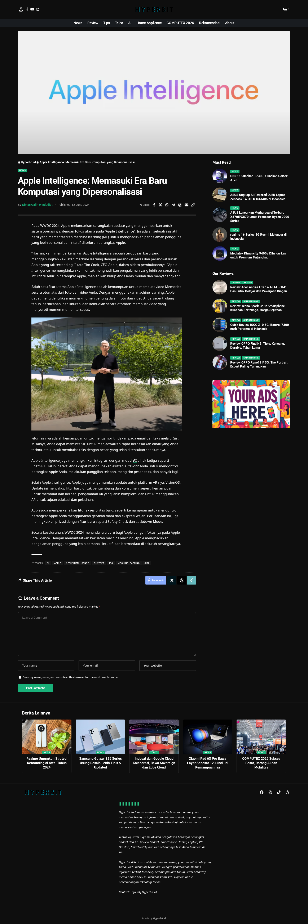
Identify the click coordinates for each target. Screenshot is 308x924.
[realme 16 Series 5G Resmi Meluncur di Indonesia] (219, 234)
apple (57, 563)
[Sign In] (21, 9)
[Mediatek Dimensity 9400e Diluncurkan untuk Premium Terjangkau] (219, 253)
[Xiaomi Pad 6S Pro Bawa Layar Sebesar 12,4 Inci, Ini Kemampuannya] (207, 737)
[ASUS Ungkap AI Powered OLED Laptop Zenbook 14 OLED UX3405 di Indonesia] (219, 195)
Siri (147, 563)
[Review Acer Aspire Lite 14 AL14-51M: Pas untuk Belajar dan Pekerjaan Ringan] (219, 287)
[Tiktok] (279, 792)
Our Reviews (223, 273)
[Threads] (287, 792)
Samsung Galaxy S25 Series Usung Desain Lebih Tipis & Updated (100, 763)
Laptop (236, 282)
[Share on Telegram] (173, 205)
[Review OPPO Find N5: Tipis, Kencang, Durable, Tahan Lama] (219, 343)
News (22, 170)
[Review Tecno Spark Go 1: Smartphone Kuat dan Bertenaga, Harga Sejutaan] (219, 306)
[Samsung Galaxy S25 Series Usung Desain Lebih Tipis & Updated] (100, 737)
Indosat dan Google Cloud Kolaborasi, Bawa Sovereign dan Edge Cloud (154, 763)
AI (135, 460)
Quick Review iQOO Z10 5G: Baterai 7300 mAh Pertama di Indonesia (259, 327)
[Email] (186, 205)
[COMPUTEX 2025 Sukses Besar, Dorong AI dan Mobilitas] (261, 737)
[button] (277, 9)
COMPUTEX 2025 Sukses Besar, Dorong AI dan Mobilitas (261, 763)
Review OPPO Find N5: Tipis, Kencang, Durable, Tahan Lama (257, 346)
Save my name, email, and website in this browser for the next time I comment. (72, 677)
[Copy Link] (193, 205)
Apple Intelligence (77, 563)
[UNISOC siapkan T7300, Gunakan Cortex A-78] (219, 176)
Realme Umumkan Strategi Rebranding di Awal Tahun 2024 (46, 763)
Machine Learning (129, 563)
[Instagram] (37, 9)
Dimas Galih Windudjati (37, 204)
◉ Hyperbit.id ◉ (28, 162)
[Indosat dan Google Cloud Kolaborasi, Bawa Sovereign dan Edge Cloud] (154, 737)
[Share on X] (160, 205)
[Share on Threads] (180, 205)
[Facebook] (27, 9)
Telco (154, 752)
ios (111, 563)
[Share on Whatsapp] (167, 205)
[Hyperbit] (154, 9)
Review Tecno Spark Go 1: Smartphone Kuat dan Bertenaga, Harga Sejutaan (257, 308)
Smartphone (251, 301)
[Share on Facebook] (154, 205)
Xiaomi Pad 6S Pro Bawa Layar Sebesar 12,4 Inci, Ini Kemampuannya (207, 763)
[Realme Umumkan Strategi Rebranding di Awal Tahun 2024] (46, 737)
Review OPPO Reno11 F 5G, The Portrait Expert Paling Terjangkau (258, 365)
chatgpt (99, 563)
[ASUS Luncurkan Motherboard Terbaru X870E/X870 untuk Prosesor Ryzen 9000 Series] (219, 214)
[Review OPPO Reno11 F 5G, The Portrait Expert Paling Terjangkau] (219, 362)
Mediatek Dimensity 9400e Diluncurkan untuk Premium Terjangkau (258, 256)
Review (248, 282)
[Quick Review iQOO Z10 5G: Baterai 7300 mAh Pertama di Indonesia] (219, 324)
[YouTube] (32, 9)
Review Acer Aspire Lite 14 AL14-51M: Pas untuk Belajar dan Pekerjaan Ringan (258, 289)
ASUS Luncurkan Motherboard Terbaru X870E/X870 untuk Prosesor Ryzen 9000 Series (259, 217)
